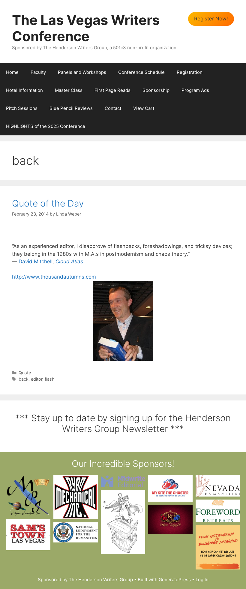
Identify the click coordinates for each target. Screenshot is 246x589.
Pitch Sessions (22, 108)
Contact (113, 108)
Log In (202, 579)
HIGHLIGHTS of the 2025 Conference (45, 126)
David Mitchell (35, 261)
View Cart (143, 108)
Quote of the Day (48, 203)
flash (50, 379)
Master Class (68, 90)
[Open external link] (28, 495)
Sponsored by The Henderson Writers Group (85, 579)
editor (36, 379)
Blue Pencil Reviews (71, 108)
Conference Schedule (141, 72)
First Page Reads (112, 90)
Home (12, 72)
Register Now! (211, 19)
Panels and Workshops (82, 72)
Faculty (38, 72)
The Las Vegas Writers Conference (86, 28)
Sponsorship (156, 90)
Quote (25, 372)
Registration (189, 72)
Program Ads (195, 90)
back (23, 379)
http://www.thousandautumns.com (54, 277)
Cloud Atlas (69, 261)
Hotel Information (24, 90)
